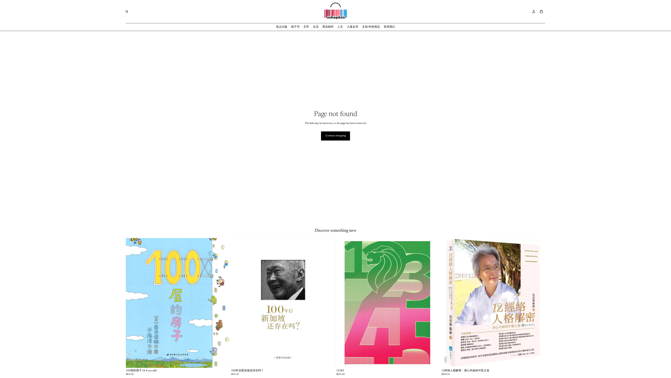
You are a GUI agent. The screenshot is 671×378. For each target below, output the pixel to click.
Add (332, 362)
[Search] (127, 11)
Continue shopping (335, 136)
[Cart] (541, 11)
